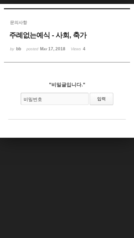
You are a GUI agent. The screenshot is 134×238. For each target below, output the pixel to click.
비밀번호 (33, 99)
